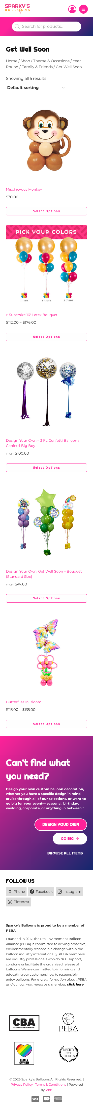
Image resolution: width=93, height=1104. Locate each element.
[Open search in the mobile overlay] (46, 26)
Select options (46, 211)
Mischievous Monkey (24, 189)
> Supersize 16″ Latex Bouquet (32, 315)
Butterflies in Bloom (23, 702)
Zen (49, 1090)
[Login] (72, 9)
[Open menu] (83, 9)
